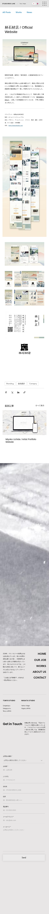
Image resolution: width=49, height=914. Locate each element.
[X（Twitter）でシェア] (12, 392)
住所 (4, 796)
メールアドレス (8, 816)
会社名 (5, 786)
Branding (10, 383)
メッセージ (6, 827)
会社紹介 (21, 383)
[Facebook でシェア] (6, 392)
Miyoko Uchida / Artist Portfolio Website (21, 440)
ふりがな (6, 776)
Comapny (33, 383)
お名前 (5, 766)
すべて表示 (39, 405)
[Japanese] (34, 3)
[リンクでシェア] (24, 392)
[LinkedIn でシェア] (18, 392)
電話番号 (6, 806)
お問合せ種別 (7, 756)
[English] (37, 3)
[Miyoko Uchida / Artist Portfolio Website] (24, 422)
